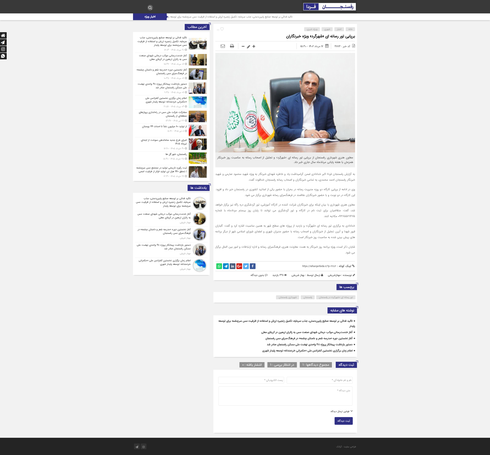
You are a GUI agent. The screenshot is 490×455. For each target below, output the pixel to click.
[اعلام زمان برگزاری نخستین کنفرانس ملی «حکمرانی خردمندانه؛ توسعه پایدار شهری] (171, 102)
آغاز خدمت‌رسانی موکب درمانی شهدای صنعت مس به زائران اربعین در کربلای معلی (307, 332)
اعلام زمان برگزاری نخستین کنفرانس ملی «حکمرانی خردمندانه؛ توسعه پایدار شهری (307, 351)
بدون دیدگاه (257, 275)
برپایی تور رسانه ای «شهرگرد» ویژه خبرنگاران (320, 36)
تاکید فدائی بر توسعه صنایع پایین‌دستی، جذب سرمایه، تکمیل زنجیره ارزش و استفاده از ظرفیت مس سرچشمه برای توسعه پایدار (252, 17)
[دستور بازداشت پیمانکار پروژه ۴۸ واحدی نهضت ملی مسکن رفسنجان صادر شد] (171, 88)
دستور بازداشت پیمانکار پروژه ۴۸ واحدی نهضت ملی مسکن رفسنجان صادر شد (310, 344)
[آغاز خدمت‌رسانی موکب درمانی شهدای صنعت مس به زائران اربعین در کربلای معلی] (171, 60)
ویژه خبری (312, 29)
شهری (327, 29)
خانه (350, 29)
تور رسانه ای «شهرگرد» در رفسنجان (336, 297)
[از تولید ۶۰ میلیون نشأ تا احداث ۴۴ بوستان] (171, 130)
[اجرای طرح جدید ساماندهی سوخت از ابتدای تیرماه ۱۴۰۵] (171, 144)
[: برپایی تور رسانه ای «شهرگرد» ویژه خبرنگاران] (223, 46)
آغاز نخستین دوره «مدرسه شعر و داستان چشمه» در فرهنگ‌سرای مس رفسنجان (309, 338)
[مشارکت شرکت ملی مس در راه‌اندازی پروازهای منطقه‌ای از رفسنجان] (171, 117)
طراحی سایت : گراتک (346, 446)
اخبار (339, 29)
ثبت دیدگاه (343, 421)
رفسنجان (307, 297)
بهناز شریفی (298, 275)
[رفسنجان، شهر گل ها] (171, 158)
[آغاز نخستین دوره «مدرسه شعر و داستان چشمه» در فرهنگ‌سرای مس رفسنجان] (171, 74)
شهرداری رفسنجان (288, 297)
